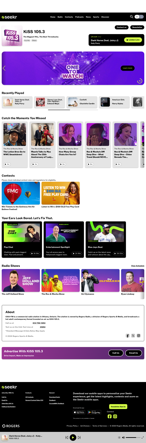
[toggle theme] (139, 17)
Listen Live (134, 40)
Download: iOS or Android (19, 80)
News (88, 17)
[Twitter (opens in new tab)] (133, 336)
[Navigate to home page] (9, 17)
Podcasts (79, 17)
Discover (105, 17)
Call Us (115, 353)
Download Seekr (54, 397)
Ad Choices (85, 426)
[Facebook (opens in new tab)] (128, 336)
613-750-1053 (39, 323)
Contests (69, 17)
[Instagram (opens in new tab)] (139, 336)
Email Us (133, 353)
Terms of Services (99, 426)
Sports (96, 17)
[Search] (132, 17)
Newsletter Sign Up (118, 406)
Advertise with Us (7, 403)
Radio (60, 17)
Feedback (52, 400)
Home (52, 17)
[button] (25, 437)
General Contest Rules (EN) (34, 400)
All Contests (29, 397)
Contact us (121, 27)
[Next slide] (142, 68)
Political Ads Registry (9, 407)
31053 (42, 327)
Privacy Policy (72, 426)
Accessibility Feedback (56, 403)
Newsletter (137, 27)
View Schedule (137, 266)
